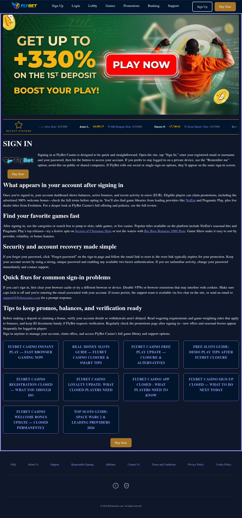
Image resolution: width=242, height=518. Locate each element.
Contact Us (134, 464)
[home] (25, 10)
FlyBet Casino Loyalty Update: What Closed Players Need (91, 384)
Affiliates (111, 464)
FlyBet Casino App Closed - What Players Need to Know (151, 387)
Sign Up (57, 5)
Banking (154, 5)
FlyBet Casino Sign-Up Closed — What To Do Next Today (211, 384)
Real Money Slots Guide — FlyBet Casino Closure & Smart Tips (90, 354)
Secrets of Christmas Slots (93, 231)
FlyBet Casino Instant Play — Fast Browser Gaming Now (31, 352)
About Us (33, 464)
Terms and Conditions (164, 464)
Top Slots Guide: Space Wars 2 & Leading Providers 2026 (91, 419)
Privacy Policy (196, 464)
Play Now (225, 7)
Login (76, 5)
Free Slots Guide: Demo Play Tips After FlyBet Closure (211, 352)
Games (110, 5)
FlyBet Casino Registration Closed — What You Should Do (31, 387)
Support (173, 5)
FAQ (13, 464)
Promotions (131, 5)
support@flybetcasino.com (21, 297)
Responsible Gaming (82, 464)
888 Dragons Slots (110, 126)
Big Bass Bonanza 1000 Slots (164, 231)
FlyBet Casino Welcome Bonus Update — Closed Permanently (31, 419)
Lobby (92, 5)
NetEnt (191, 200)
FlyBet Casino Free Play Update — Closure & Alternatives (151, 354)
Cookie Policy (223, 464)
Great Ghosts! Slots (187, 126)
